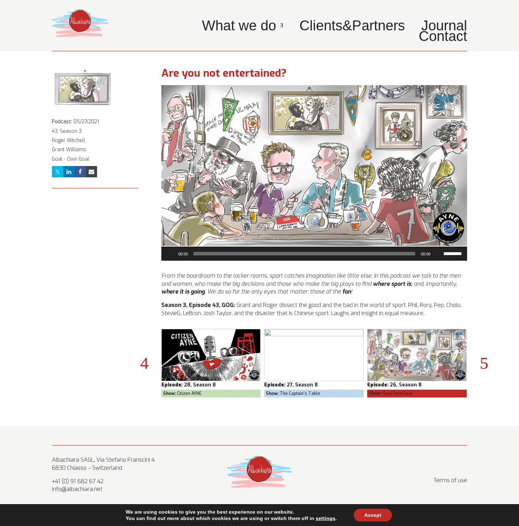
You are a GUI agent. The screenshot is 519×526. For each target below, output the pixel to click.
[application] (314, 254)
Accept (372, 515)
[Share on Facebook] (80, 171)
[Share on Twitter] (57, 171)
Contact (443, 37)
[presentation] (144, 363)
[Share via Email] (91, 171)
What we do (239, 27)
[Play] (170, 253)
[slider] (454, 253)
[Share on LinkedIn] (68, 171)
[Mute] (438, 253)
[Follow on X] (447, 461)
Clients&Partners (352, 27)
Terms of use (450, 480)
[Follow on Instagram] (433, 461)
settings (325, 518)
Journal (444, 27)
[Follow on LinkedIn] (461, 461)
